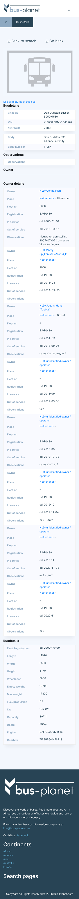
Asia (6, 859)
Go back (55, 41)
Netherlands (47, 198)
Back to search (23, 41)
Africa (7, 851)
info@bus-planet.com (16, 828)
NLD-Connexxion (50, 190)
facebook (23, 835)
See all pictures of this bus (19, 101)
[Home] (6, 22)
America (8, 855)
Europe (7, 867)
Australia (8, 863)
